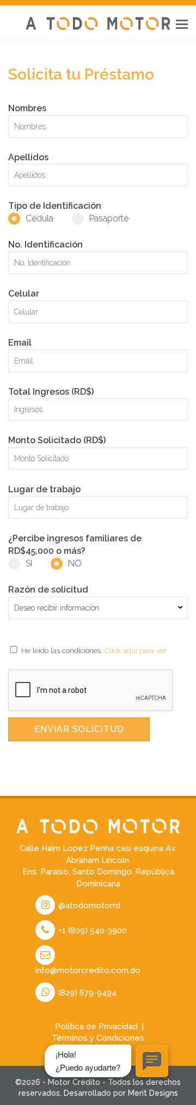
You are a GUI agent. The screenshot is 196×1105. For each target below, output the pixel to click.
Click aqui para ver (136, 650)
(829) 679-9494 (86, 993)
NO (75, 563)
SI (29, 563)
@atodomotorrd (88, 905)
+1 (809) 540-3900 (91, 930)
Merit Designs (153, 1093)
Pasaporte (108, 218)
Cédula (39, 218)
